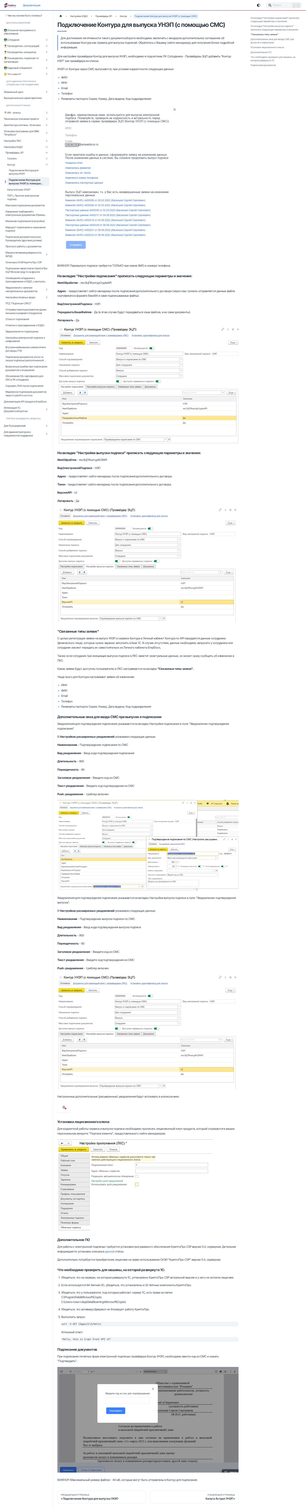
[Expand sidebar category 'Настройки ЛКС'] (46, 141)
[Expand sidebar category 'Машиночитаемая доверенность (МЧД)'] (46, 254)
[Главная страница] (60, 16)
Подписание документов (263, 65)
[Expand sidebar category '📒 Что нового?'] (46, 74)
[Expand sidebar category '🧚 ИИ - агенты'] (46, 113)
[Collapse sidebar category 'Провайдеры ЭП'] (46, 152)
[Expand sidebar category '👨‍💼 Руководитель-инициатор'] (46, 52)
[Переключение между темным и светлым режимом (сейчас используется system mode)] (258, 5)
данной (109, 1251)
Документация (31, 5)
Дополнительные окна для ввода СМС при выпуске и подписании (272, 41)
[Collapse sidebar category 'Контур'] (46, 164)
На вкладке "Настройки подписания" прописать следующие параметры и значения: (275, 20)
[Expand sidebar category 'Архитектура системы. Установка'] (46, 125)
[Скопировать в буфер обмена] (234, 1326)
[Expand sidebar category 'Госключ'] (46, 158)
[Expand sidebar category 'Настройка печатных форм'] (46, 297)
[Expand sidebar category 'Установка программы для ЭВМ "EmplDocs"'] (46, 132)
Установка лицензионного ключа (267, 47)
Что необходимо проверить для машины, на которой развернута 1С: (273, 59)
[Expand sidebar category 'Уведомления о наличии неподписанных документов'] (46, 289)
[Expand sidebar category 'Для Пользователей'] (46, 426)
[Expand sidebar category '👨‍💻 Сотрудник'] (46, 39)
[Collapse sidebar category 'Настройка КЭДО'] (46, 147)
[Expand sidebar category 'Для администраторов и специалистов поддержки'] (46, 433)
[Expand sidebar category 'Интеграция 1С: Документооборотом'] (46, 409)
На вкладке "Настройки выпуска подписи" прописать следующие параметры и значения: (274, 28)
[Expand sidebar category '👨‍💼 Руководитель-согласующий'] (46, 46)
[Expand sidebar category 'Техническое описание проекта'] (46, 119)
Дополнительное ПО (261, 52)
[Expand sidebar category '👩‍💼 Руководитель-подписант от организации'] (46, 60)
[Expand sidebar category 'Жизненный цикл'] (46, 92)
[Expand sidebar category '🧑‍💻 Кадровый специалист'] (46, 68)
